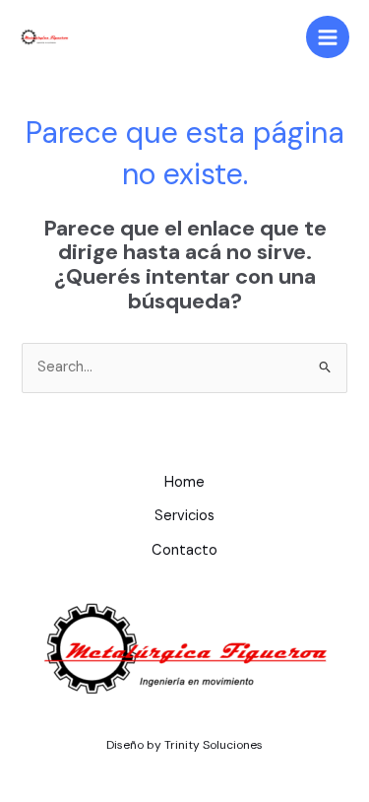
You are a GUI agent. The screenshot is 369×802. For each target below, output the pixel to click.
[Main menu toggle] (327, 37)
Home (184, 482)
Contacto (184, 550)
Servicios (184, 515)
